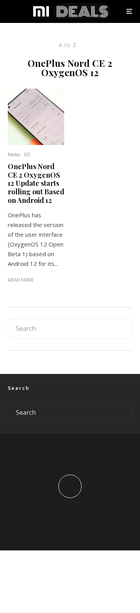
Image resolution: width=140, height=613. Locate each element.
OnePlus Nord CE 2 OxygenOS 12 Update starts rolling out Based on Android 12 (36, 183)
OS (27, 154)
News (14, 154)
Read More (21, 280)
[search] (124, 329)
